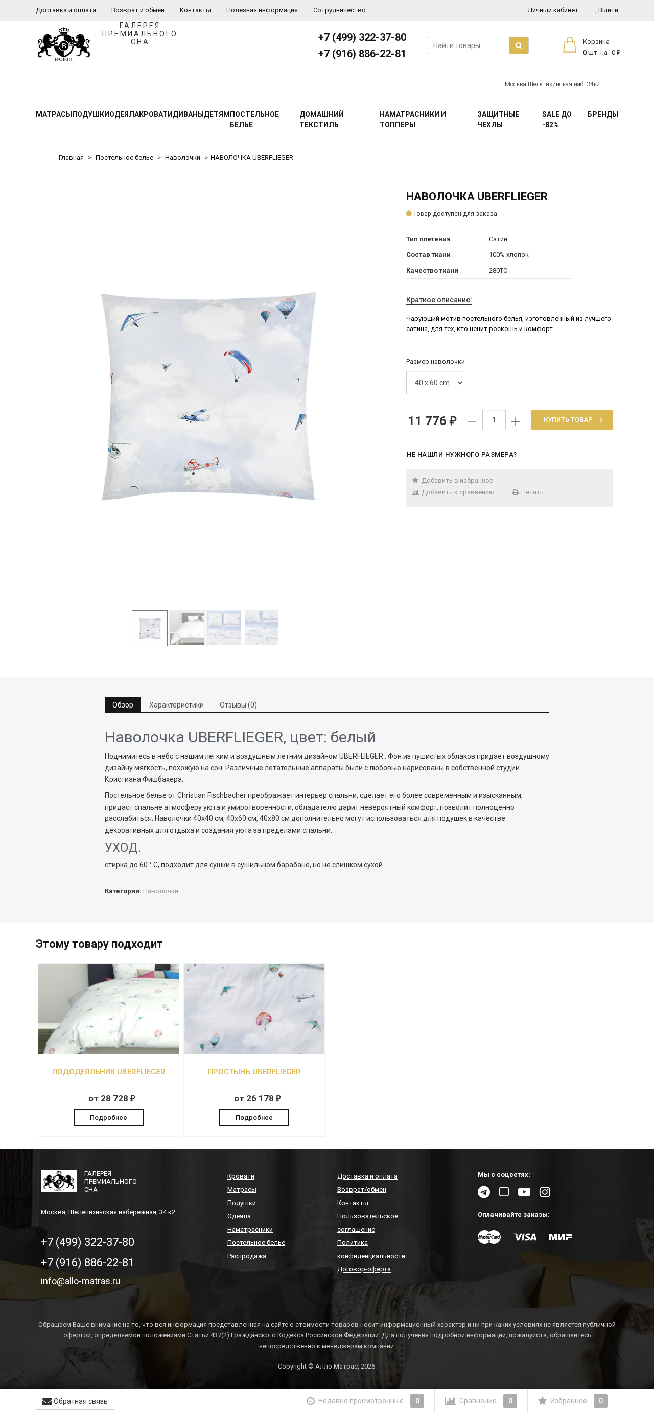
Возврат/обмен (361, 1189)
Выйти (606, 10)
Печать (532, 492)
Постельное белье (254, 119)
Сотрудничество (339, 10)
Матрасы (54, 114)
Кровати (156, 114)
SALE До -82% (557, 119)
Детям (217, 114)
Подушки (90, 114)
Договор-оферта (364, 1269)
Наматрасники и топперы (413, 119)
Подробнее (108, 1117)
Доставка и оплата (66, 10)
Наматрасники (250, 1229)
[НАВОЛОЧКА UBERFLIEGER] (205, 396)
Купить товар (568, 419)
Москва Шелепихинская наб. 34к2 (552, 84)
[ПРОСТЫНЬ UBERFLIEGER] (254, 1048)
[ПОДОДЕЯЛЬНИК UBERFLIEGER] (108, 1048)
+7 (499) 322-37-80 (362, 37)
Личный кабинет (553, 10)
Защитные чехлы (498, 119)
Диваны (188, 114)
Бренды (603, 114)
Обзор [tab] (122, 705)
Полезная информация (262, 10)
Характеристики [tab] (176, 705)
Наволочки (182, 157)
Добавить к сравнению (457, 492)
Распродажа (246, 1256)
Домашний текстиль (321, 119)
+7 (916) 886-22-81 (362, 54)
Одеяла (124, 114)
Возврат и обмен (138, 10)
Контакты (195, 10)
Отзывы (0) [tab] (238, 705)
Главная (71, 157)
